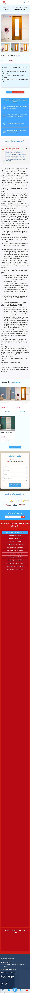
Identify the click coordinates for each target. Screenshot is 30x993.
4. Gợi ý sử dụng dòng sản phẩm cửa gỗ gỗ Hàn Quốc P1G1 (14, 160)
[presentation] (1, 47)
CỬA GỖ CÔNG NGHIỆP (14, 7)
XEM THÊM (15, 447)
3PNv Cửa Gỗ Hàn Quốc (6, 432)
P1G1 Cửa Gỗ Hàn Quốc (21, 403)
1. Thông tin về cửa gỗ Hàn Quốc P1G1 (13, 152)
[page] (2, 983)
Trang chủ (4, 7)
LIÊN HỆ (9, 92)
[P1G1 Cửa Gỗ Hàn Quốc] (22, 394)
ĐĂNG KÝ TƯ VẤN (15, 485)
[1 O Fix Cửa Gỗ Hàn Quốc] (7, 394)
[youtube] (27, 990)
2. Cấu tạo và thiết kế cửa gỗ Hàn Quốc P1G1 (15, 154)
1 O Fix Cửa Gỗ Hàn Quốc (7, 403)
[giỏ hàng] (3, 990)
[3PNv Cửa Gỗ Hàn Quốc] (7, 423)
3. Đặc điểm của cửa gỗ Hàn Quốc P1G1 (14, 156)
